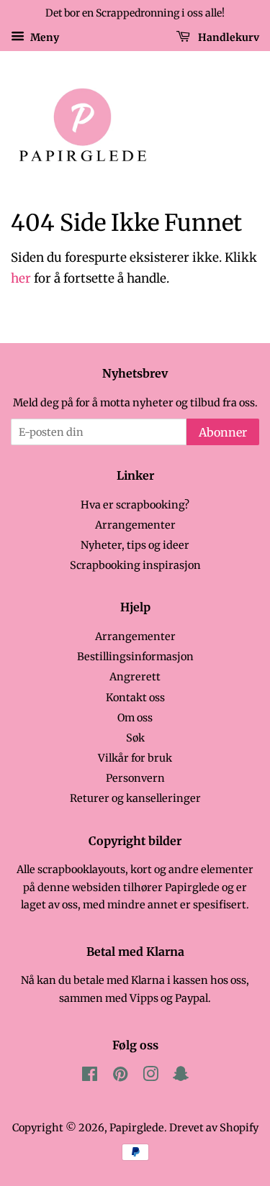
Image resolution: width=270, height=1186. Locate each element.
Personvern (135, 778)
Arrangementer (135, 525)
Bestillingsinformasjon (135, 656)
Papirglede (136, 1127)
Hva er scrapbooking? (135, 504)
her (21, 278)
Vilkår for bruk (135, 758)
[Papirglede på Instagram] (150, 1076)
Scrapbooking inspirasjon (135, 565)
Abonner (223, 432)
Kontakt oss (135, 697)
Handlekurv (227, 36)
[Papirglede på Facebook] (89, 1076)
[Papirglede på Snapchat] (181, 1076)
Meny (43, 36)
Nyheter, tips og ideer (135, 545)
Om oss (135, 717)
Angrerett (135, 676)
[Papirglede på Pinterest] (120, 1076)
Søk (135, 737)
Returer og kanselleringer (135, 798)
